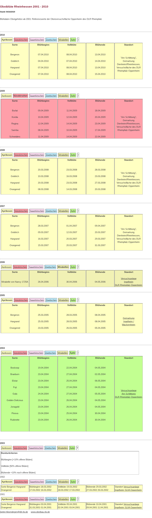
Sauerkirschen (37, 40)
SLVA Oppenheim (133, 490)
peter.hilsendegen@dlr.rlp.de (14, 512)
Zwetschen (51, 40)
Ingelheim (120, 490)
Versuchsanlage (131, 487)
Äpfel (73, 40)
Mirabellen (64, 40)
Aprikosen (6, 96)
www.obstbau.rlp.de (40, 512)
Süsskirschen (21, 40)
